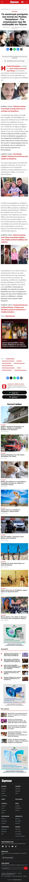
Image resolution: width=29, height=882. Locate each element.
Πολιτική (3, 791)
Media (16, 793)
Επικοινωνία (18, 831)
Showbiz (17, 786)
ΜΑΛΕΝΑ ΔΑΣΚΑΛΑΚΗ (19, 363)
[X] (9, 846)
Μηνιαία (17, 810)
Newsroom (18, 27)
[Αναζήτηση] (26, 2)
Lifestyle (4, 803)
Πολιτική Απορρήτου (17, 876)
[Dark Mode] (23, 2)
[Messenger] (18, 49)
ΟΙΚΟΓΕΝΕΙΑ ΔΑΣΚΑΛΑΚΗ (8, 367)
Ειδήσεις (3, 786)
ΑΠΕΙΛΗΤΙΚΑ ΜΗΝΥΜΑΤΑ (8, 361)
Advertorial (4, 829)
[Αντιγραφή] (21, 49)
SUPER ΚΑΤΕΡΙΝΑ (10, 358)
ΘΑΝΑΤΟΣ (19, 361)
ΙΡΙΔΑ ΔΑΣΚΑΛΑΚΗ (6, 363)
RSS (2, 833)
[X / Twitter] (11, 49)
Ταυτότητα (17, 829)
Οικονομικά (4, 821)
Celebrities (17, 788)
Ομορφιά (3, 805)
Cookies (25, 876)
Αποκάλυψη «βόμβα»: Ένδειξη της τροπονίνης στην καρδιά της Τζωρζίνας (14, 156)
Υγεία (2, 808)
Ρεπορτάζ (3, 788)
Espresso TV (19, 816)
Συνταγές (3, 810)
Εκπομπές (17, 818)
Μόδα (2, 812)
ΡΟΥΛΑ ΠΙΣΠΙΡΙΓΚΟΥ (7, 370)
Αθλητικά (3, 818)
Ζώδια (17, 803)
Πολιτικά (3, 823)
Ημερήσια (17, 805)
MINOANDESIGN (17, 879)
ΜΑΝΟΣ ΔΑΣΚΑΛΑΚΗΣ (7, 365)
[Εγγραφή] (25, 868)
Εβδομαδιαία (18, 808)
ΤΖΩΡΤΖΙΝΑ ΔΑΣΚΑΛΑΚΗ (20, 370)
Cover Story (4, 795)
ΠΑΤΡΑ (19, 367)
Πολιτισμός (18, 799)
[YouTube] (12, 846)
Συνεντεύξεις (18, 821)
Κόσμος (3, 793)
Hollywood (17, 791)
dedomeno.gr (10, 316)
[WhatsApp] (14, 49)
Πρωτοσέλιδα (5, 816)
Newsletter (3, 831)
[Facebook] (7, 49)
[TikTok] (16, 846)
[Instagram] (6, 846)
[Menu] (2, 2)
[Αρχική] (6, 780)
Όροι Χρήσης (18, 833)
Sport (3, 799)
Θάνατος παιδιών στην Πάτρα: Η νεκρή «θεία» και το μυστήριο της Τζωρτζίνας (13, 108)
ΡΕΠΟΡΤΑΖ (14, 11)
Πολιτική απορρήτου (20, 836)
